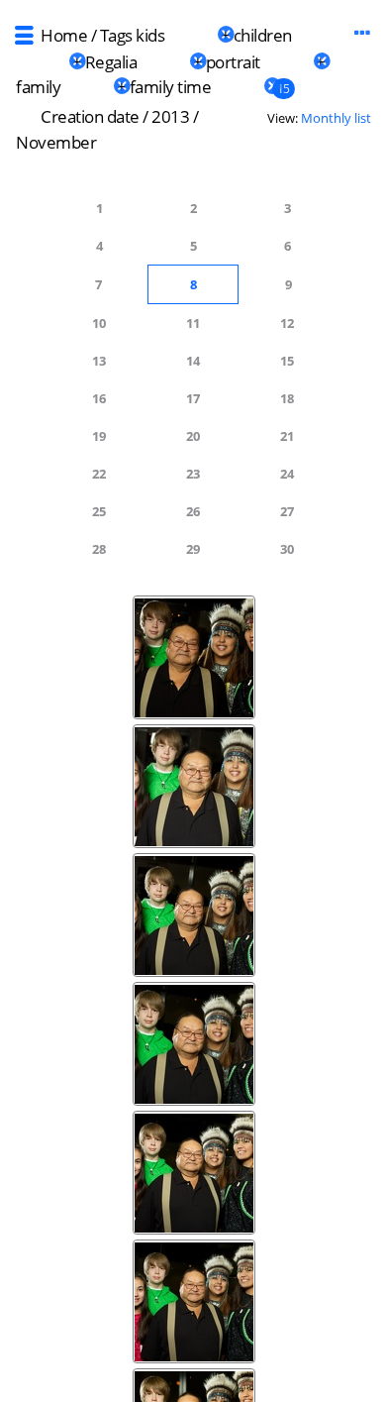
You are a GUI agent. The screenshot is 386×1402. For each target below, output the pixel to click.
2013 (170, 116)
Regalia (111, 62)
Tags (116, 35)
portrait (233, 62)
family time (171, 86)
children (263, 35)
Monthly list (336, 118)
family (38, 86)
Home (64, 35)
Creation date (90, 116)
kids (150, 35)
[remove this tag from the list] (190, 35)
